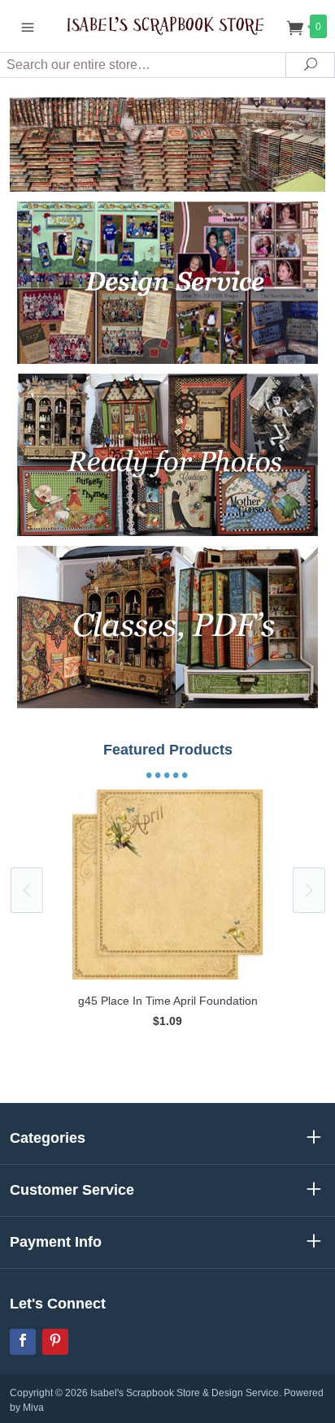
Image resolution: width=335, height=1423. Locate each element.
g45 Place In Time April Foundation (168, 1000)
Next (309, 890)
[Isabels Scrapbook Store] (168, 25)
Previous (27, 890)
